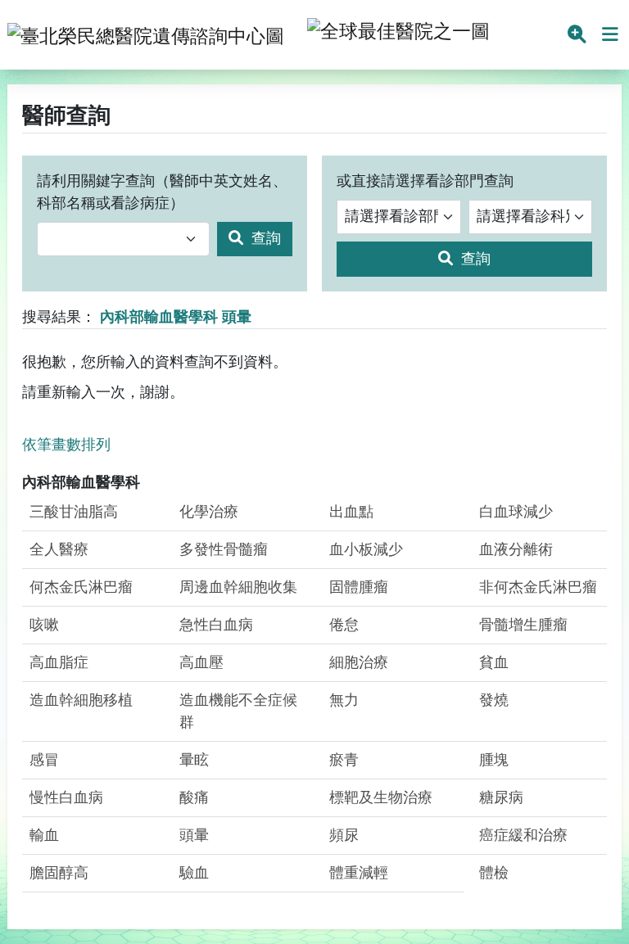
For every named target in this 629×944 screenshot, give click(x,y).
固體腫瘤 (358, 587)
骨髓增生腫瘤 (523, 625)
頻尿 (344, 835)
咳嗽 (44, 625)
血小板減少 (366, 549)
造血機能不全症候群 (238, 711)
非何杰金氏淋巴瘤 (538, 587)
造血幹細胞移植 (81, 700)
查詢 (264, 238)
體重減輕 (358, 873)
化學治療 (208, 512)
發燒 (494, 700)
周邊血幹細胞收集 (238, 587)
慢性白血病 (66, 797)
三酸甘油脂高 (73, 512)
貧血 (494, 662)
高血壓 (201, 662)
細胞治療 (358, 662)
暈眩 (194, 760)
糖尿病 (501, 797)
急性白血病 (216, 625)
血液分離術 (516, 549)
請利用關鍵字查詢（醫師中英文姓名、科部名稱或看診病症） (162, 192)
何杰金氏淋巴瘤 (81, 587)
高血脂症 (58, 662)
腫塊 (494, 760)
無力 (344, 700)
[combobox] (123, 239)
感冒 (44, 760)
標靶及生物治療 (380, 797)
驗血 (194, 873)
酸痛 (194, 797)
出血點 (351, 512)
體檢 (494, 873)
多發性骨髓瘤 (223, 549)
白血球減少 (516, 512)
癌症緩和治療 (523, 835)
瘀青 (344, 760)
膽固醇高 (58, 873)
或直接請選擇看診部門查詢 (425, 181)
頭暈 (194, 835)
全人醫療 (58, 549)
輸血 (44, 835)
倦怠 (344, 625)
